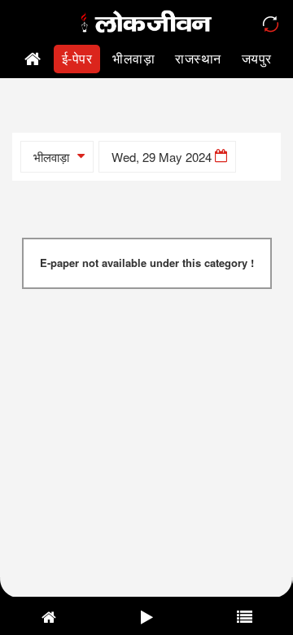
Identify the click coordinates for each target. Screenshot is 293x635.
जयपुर (257, 58)
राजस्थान (198, 58)
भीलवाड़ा (133, 58)
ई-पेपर (77, 58)
